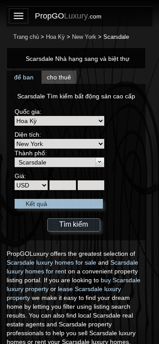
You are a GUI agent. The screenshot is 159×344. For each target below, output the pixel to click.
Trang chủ (26, 37)
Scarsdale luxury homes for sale (51, 262)
